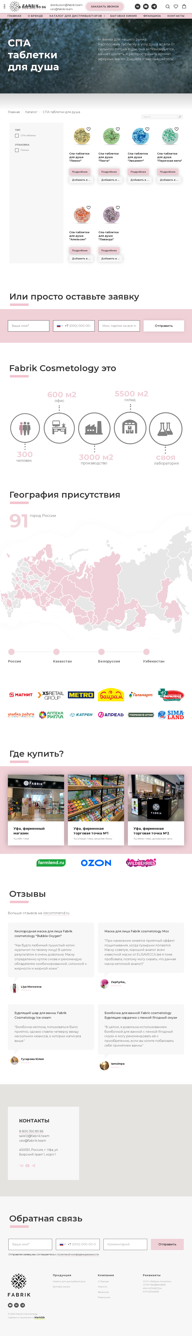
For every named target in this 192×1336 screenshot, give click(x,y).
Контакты (175, 16)
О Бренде (35, 16)
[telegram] (154, 8)
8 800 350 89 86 (31, 1131)
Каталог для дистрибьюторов (76, 16)
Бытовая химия (123, 16)
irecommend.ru (56, 913)
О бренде (103, 1281)
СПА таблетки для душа (61, 112)
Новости (102, 1286)
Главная (14, 16)
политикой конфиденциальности (78, 1254)
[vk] (137, 8)
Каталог (31, 112)
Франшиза (152, 16)
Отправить (167, 1244)
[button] (105, 7)
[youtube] (146, 8)
